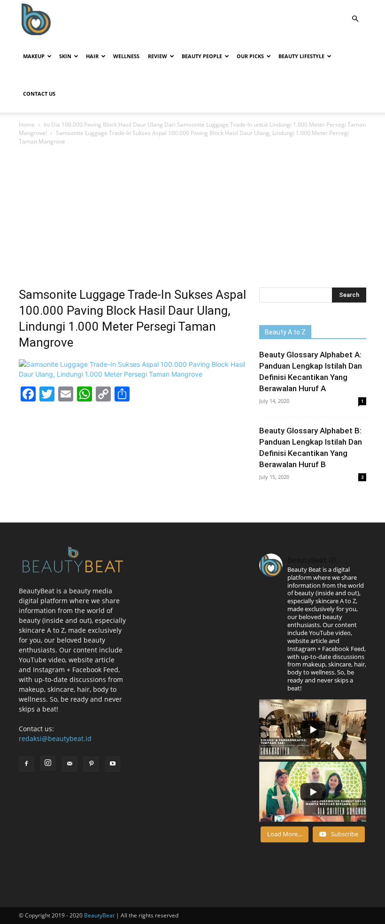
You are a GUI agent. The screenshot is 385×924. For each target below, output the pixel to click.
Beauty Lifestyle (301, 56)
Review (157, 56)
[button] (355, 19)
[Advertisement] (192, 217)
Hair (92, 56)
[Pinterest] (91, 764)
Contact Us (39, 93)
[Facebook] (26, 764)
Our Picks (250, 56)
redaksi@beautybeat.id (55, 738)
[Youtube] (112, 764)
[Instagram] (47, 763)
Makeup (34, 56)
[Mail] (69, 764)
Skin (65, 56)
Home (27, 125)
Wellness (126, 56)
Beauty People (202, 56)
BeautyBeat (99, 915)
